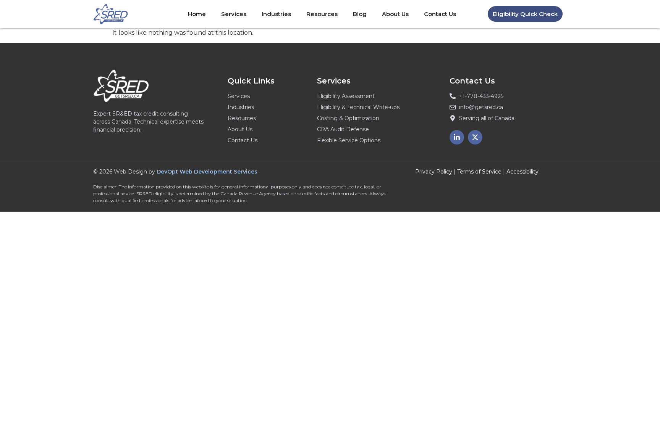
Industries (276, 14)
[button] (525, 14)
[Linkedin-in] (457, 137)
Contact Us (440, 14)
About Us (395, 14)
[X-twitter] (475, 137)
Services (233, 14)
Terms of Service (479, 171)
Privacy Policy (433, 171)
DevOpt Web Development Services (207, 171)
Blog (360, 14)
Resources (322, 14)
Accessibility (522, 171)
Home (197, 14)
